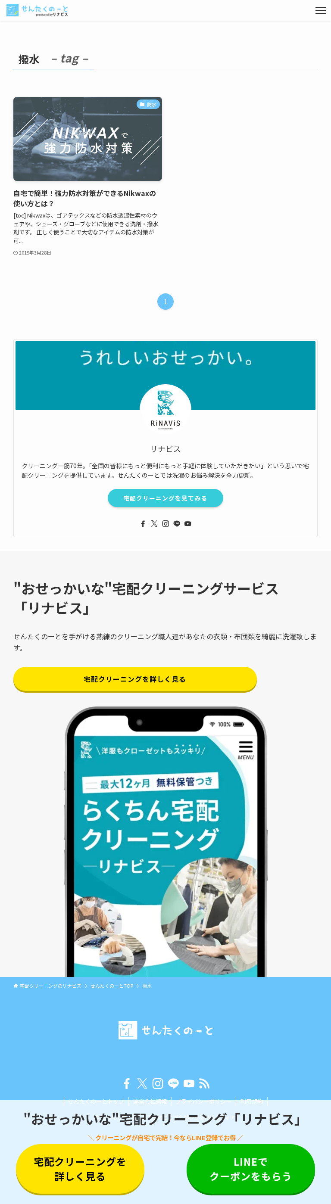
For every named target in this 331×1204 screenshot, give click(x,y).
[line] (176, 524)
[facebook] (143, 524)
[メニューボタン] (320, 10)
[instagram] (165, 524)
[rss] (204, 1083)
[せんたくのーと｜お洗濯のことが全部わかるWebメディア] (36, 10)
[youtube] (188, 524)
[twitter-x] (154, 524)
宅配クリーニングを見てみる (165, 498)
